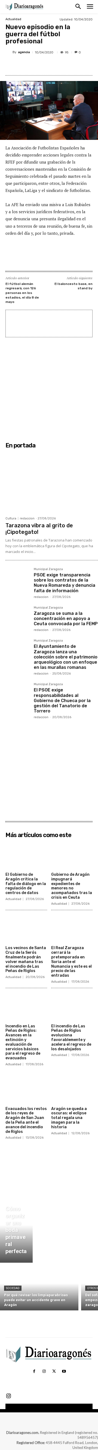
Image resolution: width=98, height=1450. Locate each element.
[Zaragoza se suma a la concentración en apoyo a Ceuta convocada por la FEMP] (17, 618)
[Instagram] (44, 1371)
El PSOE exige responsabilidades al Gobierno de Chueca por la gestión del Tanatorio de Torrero (62, 700)
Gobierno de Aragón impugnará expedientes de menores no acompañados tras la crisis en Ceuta (71, 886)
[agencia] (9, 52)
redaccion (27, 518)
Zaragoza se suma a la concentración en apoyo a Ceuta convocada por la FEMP (66, 618)
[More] (78, 65)
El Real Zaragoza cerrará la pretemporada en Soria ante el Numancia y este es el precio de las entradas (71, 962)
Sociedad (13, 1288)
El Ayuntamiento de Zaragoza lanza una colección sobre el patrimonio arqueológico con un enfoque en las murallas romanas (65, 657)
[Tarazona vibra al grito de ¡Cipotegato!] (51, 482)
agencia (24, 52)
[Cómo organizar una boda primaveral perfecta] (16, 1231)
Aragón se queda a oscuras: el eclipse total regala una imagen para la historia (69, 1117)
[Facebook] (28, 65)
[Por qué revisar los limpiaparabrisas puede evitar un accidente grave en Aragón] (39, 1287)
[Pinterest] (53, 65)
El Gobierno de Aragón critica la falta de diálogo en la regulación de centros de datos (25, 883)
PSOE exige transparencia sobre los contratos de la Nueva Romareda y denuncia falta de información (64, 582)
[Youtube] (64, 1371)
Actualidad (13, 19)
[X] (40, 65)
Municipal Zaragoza (48, 569)
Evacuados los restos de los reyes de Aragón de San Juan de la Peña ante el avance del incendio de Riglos (26, 1120)
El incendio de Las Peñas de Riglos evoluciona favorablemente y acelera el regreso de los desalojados (71, 1037)
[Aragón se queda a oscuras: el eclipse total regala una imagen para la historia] (72, 1089)
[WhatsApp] (65, 65)
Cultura (10, 518)
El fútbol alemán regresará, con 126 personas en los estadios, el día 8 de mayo (22, 293)
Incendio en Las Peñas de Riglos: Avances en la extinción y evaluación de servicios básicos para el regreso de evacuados (22, 1042)
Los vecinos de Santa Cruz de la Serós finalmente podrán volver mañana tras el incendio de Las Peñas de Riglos (25, 959)
